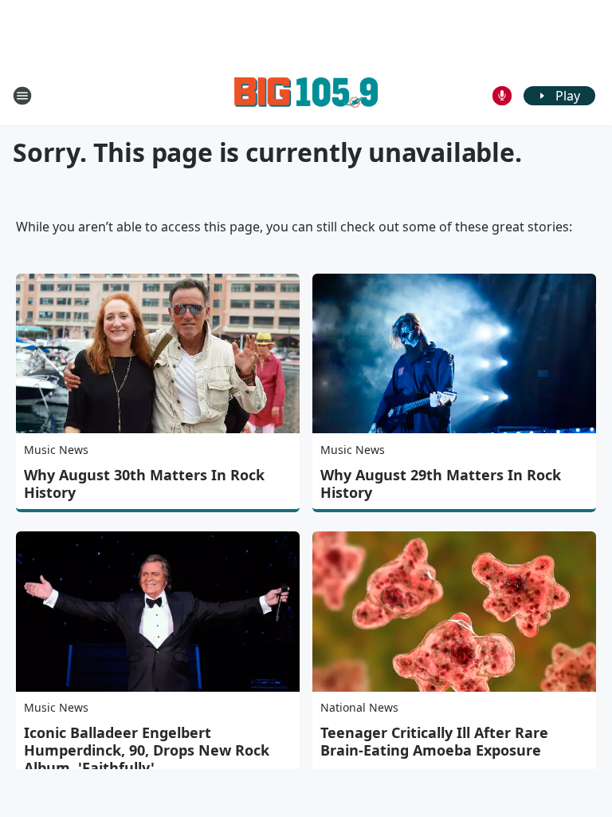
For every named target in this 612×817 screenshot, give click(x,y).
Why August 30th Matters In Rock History (144, 483)
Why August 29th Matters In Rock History (440, 483)
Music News (56, 449)
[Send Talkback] (502, 95)
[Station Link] (306, 95)
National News (359, 707)
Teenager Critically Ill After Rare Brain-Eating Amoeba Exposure (434, 741)
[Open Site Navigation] (22, 95)
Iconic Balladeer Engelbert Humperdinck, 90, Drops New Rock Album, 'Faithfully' (146, 750)
